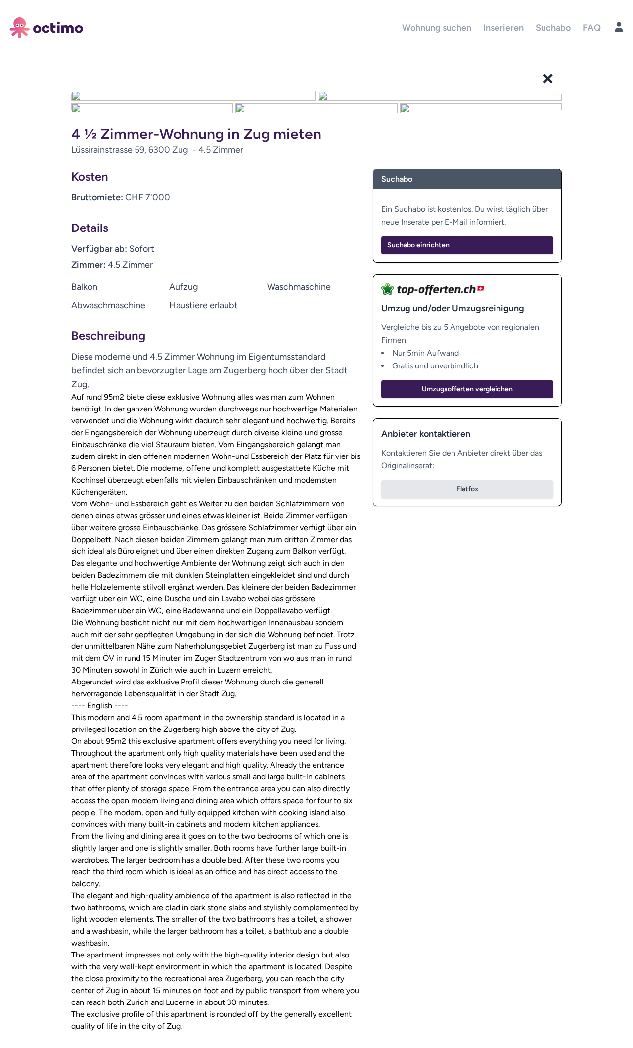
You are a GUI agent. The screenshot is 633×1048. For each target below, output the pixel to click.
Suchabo (553, 27)
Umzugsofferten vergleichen (467, 389)
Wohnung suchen (436, 27)
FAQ (592, 27)
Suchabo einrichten (418, 245)
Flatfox (467, 489)
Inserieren (503, 27)
